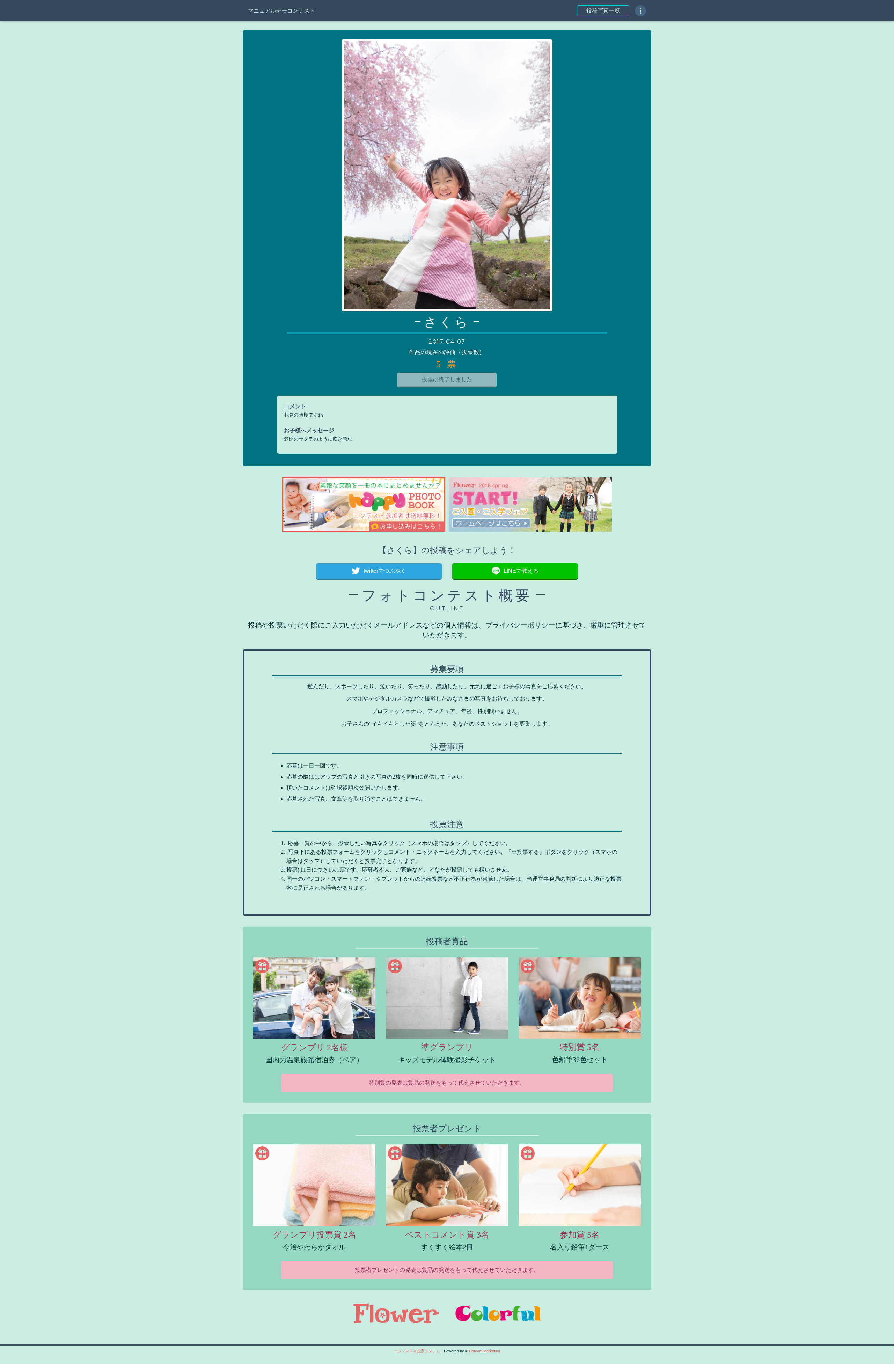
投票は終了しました (447, 379)
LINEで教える (521, 571)
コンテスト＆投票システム (417, 1351)
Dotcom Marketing (484, 1351)
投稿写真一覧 (603, 11)
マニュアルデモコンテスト (281, 11)
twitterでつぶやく (385, 571)
